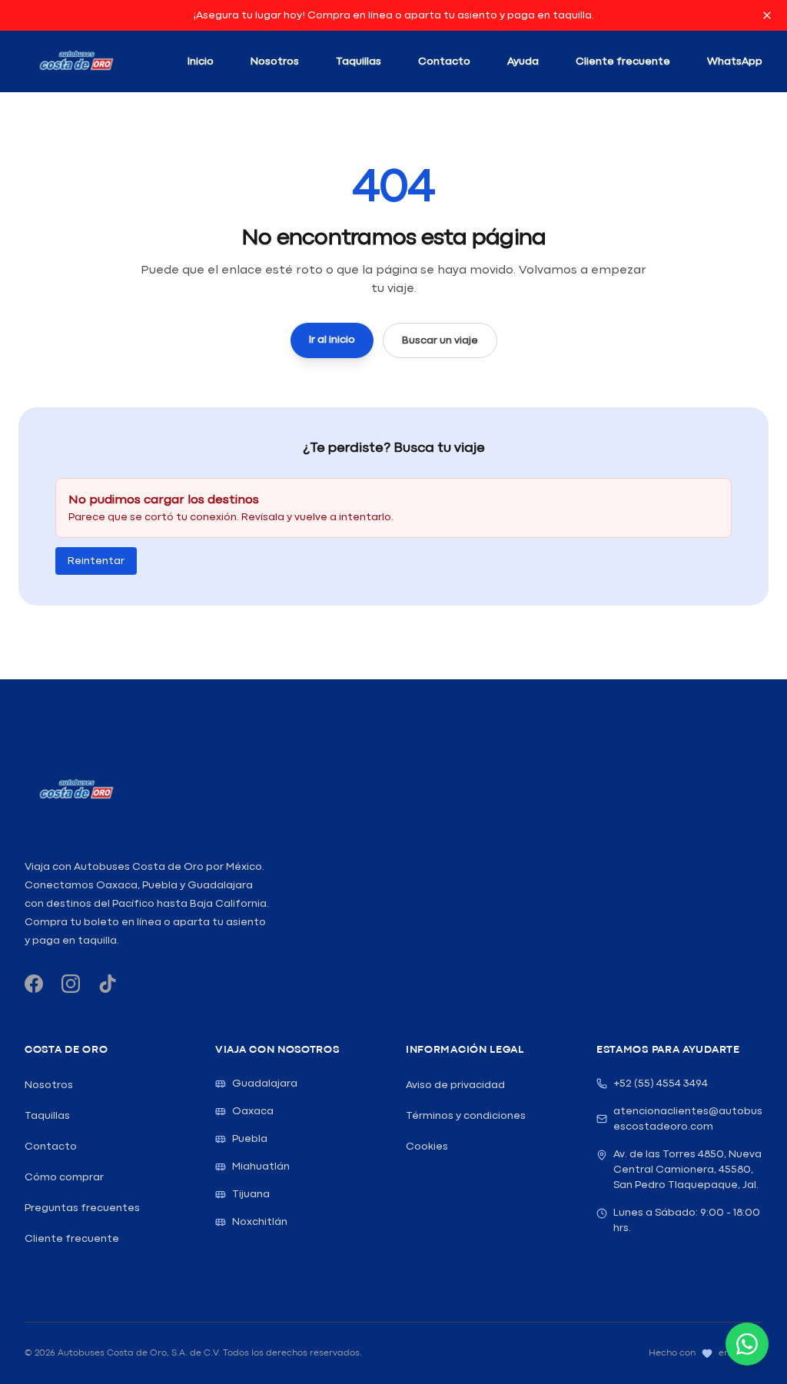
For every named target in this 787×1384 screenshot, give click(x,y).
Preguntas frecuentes (82, 1208)
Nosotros (275, 61)
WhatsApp (734, 61)
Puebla (249, 1138)
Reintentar (96, 561)
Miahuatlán (261, 1166)
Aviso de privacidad (455, 1085)
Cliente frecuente (623, 61)
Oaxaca (253, 1111)
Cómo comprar (64, 1177)
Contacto (444, 61)
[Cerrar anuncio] (767, 15)
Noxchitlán (259, 1221)
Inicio (201, 61)
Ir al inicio (332, 339)
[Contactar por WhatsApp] (747, 1344)
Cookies (427, 1146)
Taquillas (358, 61)
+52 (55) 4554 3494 (660, 1083)
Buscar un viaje (440, 340)
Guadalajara (264, 1083)
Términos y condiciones (466, 1115)
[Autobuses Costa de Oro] (76, 790)
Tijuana (251, 1194)
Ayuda (523, 61)
